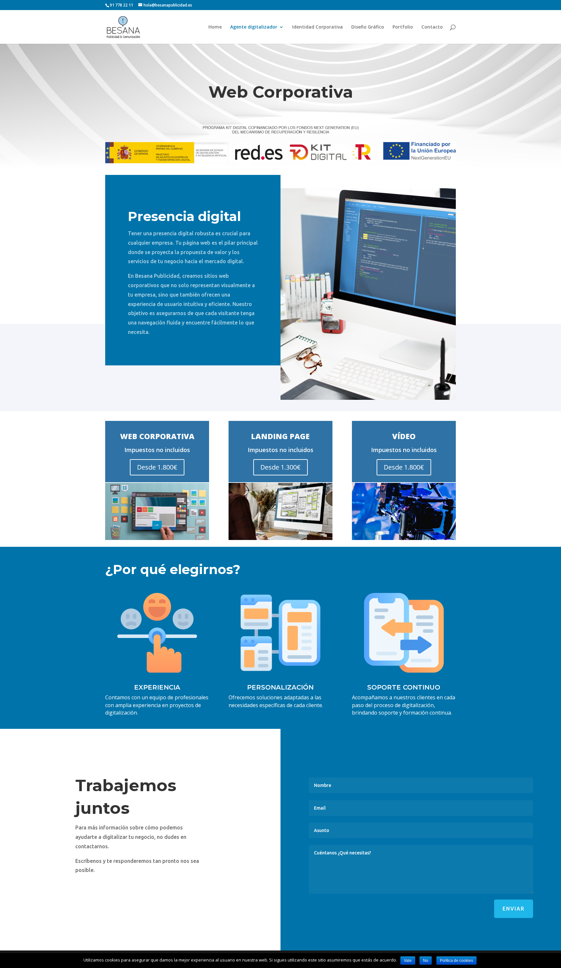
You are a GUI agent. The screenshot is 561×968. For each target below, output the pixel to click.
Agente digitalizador (253, 27)
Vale (408, 960)
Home (215, 27)
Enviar (514, 909)
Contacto (432, 27)
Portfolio (403, 27)
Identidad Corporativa (317, 27)
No (425, 960)
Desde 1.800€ (157, 467)
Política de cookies (456, 960)
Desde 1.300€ (280, 467)
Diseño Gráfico (367, 27)
